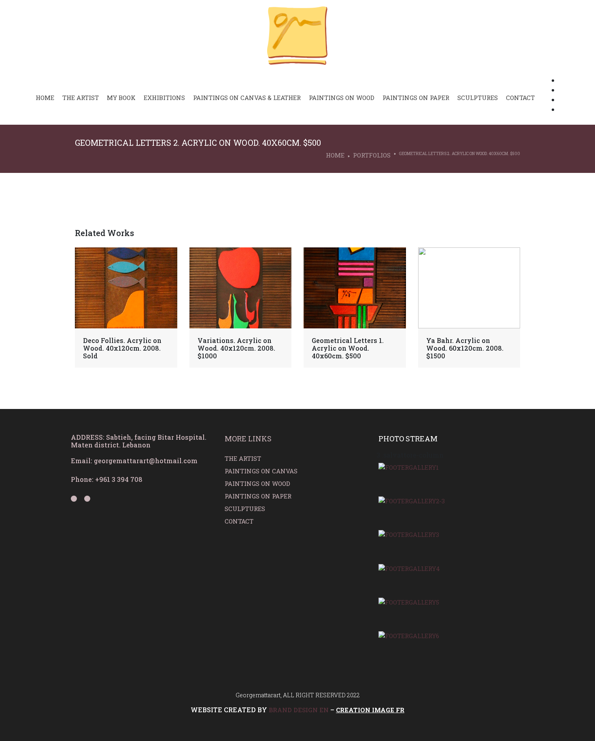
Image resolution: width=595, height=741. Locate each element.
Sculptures (477, 98)
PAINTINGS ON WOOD (258, 483)
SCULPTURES (245, 509)
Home (45, 98)
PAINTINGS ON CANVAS (261, 471)
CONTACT (239, 521)
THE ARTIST (243, 458)
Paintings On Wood (341, 98)
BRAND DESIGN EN (299, 710)
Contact (520, 98)
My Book (121, 98)
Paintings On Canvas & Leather (247, 98)
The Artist (80, 98)
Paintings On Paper (415, 98)
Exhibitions (164, 98)
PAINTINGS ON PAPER (258, 496)
